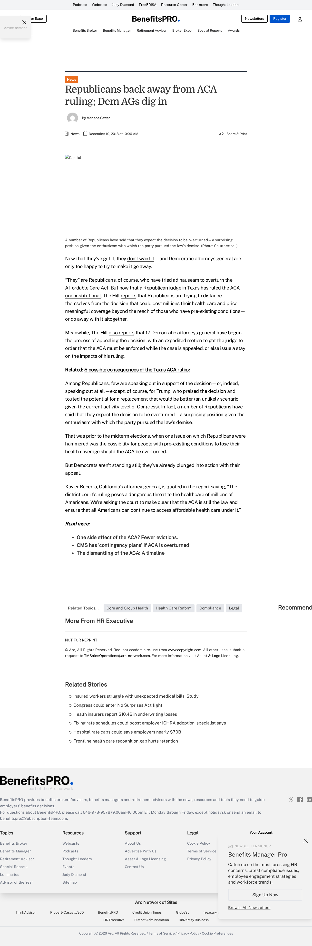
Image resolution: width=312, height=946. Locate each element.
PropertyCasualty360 (67, 912)
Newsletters (254, 18)
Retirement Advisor (17, 859)
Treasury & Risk (215, 912)
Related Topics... (83, 608)
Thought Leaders (226, 5)
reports (128, 296)
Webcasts (99, 5)
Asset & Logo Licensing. (218, 656)
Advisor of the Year (16, 882)
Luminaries (9, 874)
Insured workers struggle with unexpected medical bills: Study (136, 696)
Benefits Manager (15, 851)
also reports (121, 333)
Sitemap (69, 882)
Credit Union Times (147, 912)
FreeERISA (147, 5)
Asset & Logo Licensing (145, 859)
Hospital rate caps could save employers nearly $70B (127, 731)
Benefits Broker (13, 843)
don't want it (140, 258)
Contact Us (134, 867)
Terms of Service (162, 933)
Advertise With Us (140, 851)
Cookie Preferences (217, 933)
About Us (133, 843)
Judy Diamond (123, 5)
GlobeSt (182, 912)
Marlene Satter (98, 118)
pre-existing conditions (215, 311)
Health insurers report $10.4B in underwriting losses (125, 714)
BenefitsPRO (108, 912)
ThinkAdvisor (26, 912)
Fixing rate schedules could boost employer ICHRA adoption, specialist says (149, 722)
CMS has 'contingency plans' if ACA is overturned (133, 545)
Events (68, 867)
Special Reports (14, 867)
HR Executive (114, 920)
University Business (194, 920)
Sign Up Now (265, 894)
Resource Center (174, 5)
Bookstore (200, 5)
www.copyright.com (184, 650)
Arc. (111, 933)
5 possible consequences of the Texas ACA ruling (137, 370)
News (71, 79)
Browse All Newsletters (249, 907)
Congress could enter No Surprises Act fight (117, 705)
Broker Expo (33, 18)
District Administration (151, 920)
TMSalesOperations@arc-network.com (117, 656)
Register (279, 18)
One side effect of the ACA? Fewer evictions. (127, 537)
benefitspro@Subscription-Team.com (33, 818)
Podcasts (80, 5)
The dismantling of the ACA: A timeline (121, 553)
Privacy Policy (188, 933)
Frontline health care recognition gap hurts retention (125, 740)
